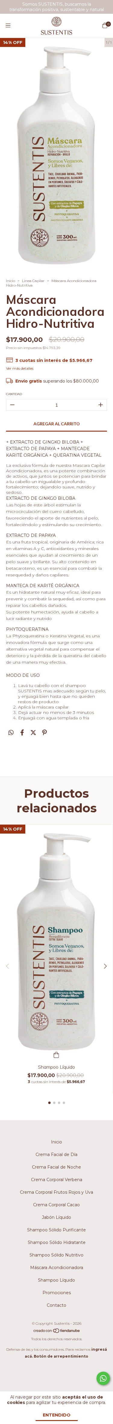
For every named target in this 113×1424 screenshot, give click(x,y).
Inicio (10, 280)
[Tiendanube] (57, 1332)
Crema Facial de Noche (56, 1167)
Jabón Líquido (56, 1217)
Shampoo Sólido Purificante (56, 1230)
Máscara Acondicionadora (56, 1267)
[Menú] (8, 25)
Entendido (57, 1415)
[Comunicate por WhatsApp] (103, 1378)
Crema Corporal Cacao (56, 1204)
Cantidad (14, 394)
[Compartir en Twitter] (33, 732)
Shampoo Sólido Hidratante (57, 1242)
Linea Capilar (33, 280)
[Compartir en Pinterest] (44, 732)
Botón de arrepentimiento (61, 1356)
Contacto (56, 1305)
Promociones (56, 1292)
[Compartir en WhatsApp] (11, 732)
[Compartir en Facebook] (22, 732)
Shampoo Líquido (56, 1280)
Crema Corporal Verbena (56, 1179)
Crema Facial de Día (56, 1154)
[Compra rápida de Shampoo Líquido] (56, 1054)
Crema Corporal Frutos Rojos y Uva (56, 1192)
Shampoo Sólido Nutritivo (56, 1255)
